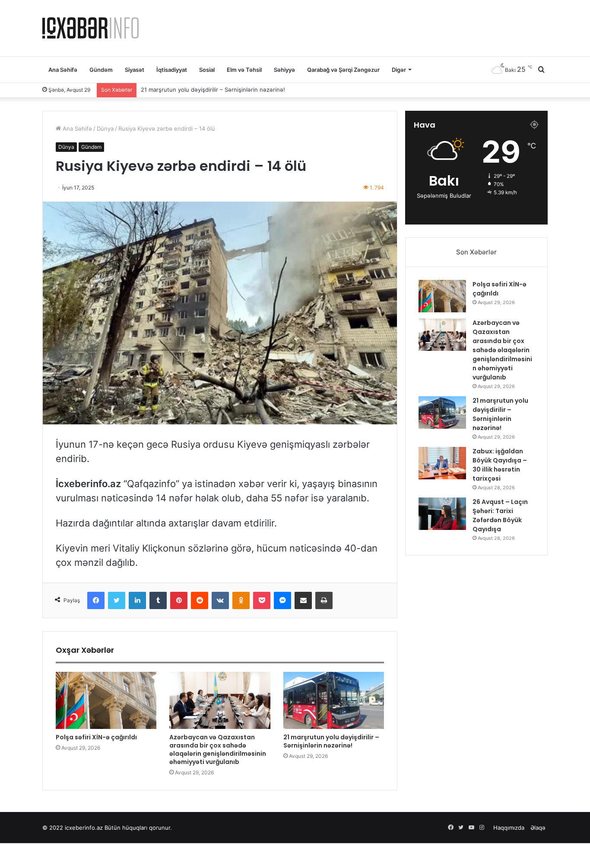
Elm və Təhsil (244, 69)
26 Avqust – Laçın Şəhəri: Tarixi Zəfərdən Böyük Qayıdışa (500, 515)
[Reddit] (199, 600)
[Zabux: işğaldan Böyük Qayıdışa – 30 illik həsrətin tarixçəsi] (442, 463)
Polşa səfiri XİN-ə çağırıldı (96, 737)
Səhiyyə (284, 69)
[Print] (324, 600)
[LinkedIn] (137, 600)
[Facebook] (96, 600)
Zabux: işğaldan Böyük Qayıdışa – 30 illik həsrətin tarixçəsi (500, 465)
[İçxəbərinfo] (90, 28)
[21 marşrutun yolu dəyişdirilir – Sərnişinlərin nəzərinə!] (333, 700)
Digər (399, 69)
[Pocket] (261, 600)
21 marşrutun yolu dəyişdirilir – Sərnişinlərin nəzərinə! (213, 89)
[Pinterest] (178, 600)
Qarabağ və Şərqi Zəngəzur (343, 69)
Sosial (207, 69)
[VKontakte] (220, 600)
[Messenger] (282, 600)
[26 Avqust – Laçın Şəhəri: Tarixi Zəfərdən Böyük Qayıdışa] (442, 513)
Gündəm (101, 69)
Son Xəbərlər (476, 252)
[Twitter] (116, 600)
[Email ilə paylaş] (303, 600)
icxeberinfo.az (84, 827)
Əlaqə (538, 827)
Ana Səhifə (62, 69)
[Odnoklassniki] (241, 600)
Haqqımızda (508, 827)
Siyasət (134, 69)
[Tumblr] (158, 600)
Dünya (105, 128)
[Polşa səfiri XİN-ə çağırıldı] (106, 700)
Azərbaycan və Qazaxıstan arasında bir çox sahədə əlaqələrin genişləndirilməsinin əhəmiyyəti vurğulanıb (217, 749)
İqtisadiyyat (171, 69)
